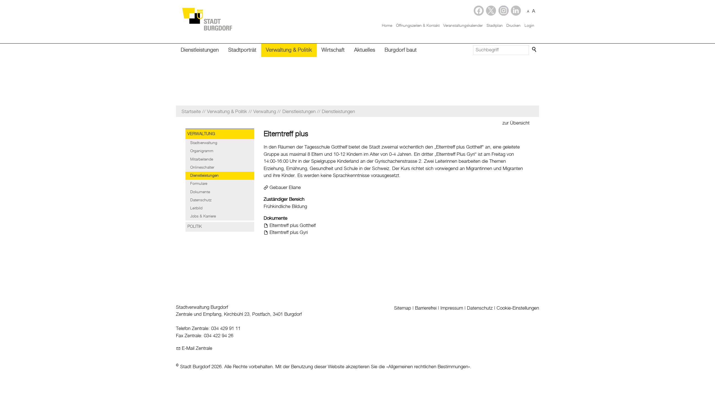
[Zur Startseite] (207, 19)
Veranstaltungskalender (463, 26)
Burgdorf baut (401, 50)
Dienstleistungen (200, 50)
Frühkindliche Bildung (285, 206)
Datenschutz (200, 200)
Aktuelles (364, 50)
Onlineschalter (202, 167)
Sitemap (402, 308)
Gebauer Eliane (285, 187)
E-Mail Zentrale (197, 348)
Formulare (198, 184)
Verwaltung (201, 134)
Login (529, 26)
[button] (516, 11)
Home (387, 26)
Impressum (451, 308)
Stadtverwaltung (203, 143)
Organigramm (201, 151)
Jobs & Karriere (203, 216)
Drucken (513, 26)
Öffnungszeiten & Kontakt (418, 26)
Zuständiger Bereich (284, 199)
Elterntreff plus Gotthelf (293, 225)
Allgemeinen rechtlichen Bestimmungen (428, 366)
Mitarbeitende (201, 159)
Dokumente (200, 192)
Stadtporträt (242, 50)
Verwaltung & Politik (289, 50)
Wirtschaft (333, 50)
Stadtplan (495, 26)
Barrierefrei (426, 308)
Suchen (534, 49)
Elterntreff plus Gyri (289, 232)
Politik (194, 226)
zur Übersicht (516, 123)
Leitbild (196, 208)
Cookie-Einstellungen (518, 308)
